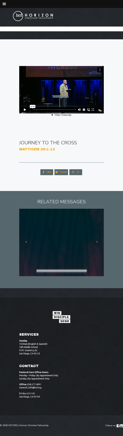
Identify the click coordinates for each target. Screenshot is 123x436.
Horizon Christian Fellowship (34, 425)
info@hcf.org (35, 387)
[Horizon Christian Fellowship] (33, 16)
